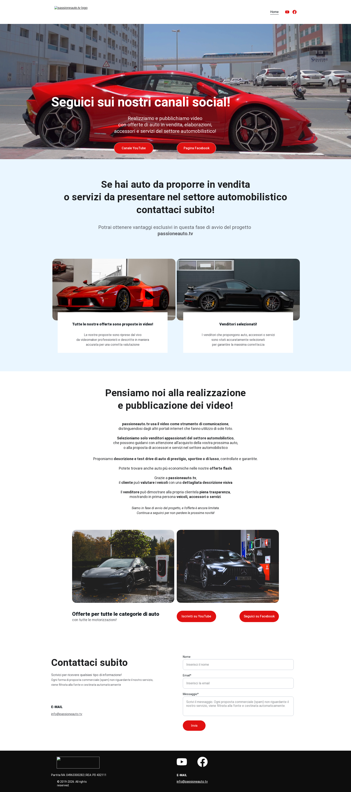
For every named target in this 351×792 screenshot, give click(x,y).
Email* (187, 675)
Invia (194, 726)
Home (274, 12)
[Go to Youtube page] (288, 12)
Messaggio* (191, 694)
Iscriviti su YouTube (196, 616)
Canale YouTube (134, 148)
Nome (187, 656)
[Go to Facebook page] (294, 12)
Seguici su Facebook (259, 616)
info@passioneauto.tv (66, 714)
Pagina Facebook (196, 148)
